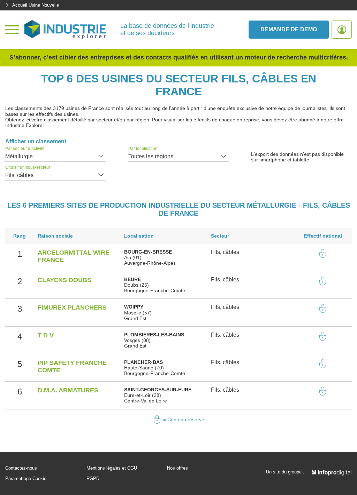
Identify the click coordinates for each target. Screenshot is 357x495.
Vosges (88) (137, 340)
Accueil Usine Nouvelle (35, 5)
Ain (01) (133, 257)
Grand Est (135, 318)
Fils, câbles (19, 175)
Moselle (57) (138, 313)
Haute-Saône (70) (144, 367)
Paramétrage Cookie (25, 478)
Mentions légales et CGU (111, 468)
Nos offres (177, 468)
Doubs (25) (136, 285)
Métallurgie (19, 156)
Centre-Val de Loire (145, 401)
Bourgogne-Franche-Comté (154, 290)
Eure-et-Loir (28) (142, 395)
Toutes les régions (150, 156)
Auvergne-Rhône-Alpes (150, 263)
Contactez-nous (21, 468)
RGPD (92, 478)
